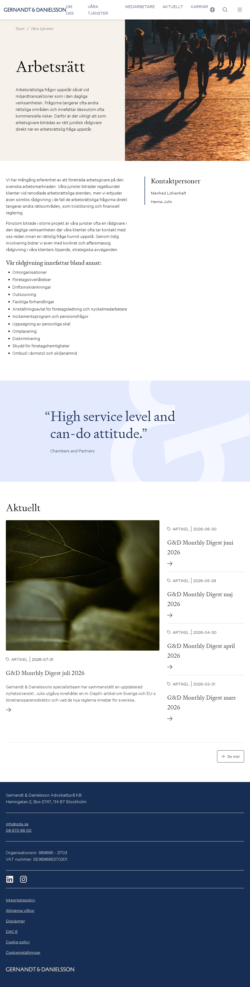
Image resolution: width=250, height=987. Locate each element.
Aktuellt (173, 6)
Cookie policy (18, 941)
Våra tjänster (42, 28)
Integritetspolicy (20, 899)
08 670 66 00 (18, 830)
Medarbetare (140, 6)
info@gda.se (17, 823)
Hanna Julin (161, 201)
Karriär (199, 6)
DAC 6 (12, 931)
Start (20, 28)
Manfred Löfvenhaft (168, 192)
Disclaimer (15, 920)
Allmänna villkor (20, 910)
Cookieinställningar (23, 952)
